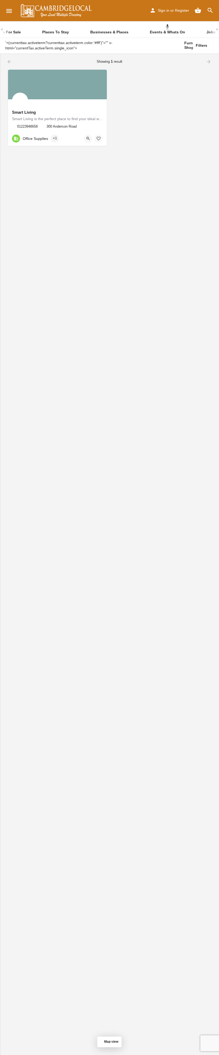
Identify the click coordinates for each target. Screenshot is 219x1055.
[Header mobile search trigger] (210, 10)
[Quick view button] (88, 138)
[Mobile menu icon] (9, 11)
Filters (201, 45)
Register (182, 10)
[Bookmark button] (98, 138)
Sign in (163, 10)
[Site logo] (57, 10)
